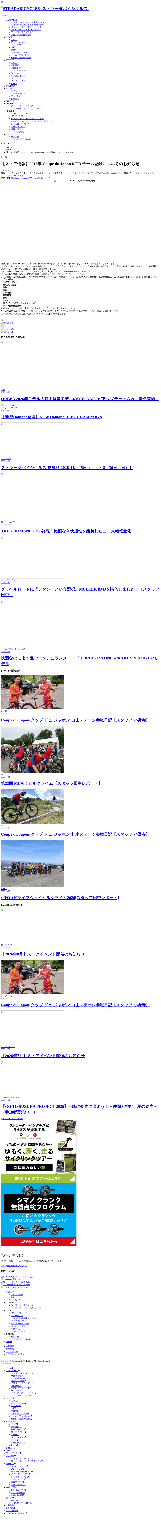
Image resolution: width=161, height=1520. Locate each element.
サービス (10, 1464)
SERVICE (10, 111)
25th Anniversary (18, 42)
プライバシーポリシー (16, 1354)
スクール (15, 73)
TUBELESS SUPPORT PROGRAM (26, 30)
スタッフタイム (18, 93)
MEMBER (10, 103)
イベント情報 (17, 1294)
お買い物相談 (17, 1495)
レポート (15, 99)
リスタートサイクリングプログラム (27, 27)
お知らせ (10, 1292)
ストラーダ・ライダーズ (22, 106)
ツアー (14, 78)
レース (14, 84)
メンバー (10, 1456)
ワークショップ (18, 76)
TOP (8, 148)
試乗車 (14, 50)
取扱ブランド (17, 129)
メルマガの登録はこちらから (14, 1266)
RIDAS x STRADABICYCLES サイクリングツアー (33, 121)
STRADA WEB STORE (21, 139)
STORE (9, 134)
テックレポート (18, 96)
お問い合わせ (12, 1351)
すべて (14, 40)
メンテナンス (17, 116)
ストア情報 (16, 44)
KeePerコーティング (20, 124)
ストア (9, 1498)
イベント (10, 1421)
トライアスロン (18, 132)
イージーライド (18, 81)
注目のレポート (18, 68)
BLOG (9, 88)
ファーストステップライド (23, 32)
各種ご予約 (11, 1487)
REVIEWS (10, 86)
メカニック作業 (18, 1493)
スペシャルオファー (20, 52)
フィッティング (13, 1300)
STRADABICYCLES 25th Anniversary (27, 25)
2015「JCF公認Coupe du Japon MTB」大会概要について (25, 178)
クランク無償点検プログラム (24, 1318)
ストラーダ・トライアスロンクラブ (27, 108)
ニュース (10, 1398)
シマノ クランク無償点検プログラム (27, 119)
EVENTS (10, 60)
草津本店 (15, 137)
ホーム (9, 1368)
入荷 (13, 47)
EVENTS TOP (7, 332)
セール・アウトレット (21, 55)
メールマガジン (18, 126)
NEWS (9, 37)
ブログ (9, 1342)
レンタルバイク (18, 1490)
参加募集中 (16, 65)
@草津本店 (15, 1279)
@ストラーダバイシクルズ (22, 1277)
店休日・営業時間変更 (21, 58)
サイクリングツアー (20, 1321)
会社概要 (10, 1346)
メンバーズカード (19, 113)
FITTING (10, 101)
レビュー (15, 1297)
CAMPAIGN (11, 20)
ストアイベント (18, 70)
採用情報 (10, 1349)
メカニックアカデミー (21, 35)
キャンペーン (12, 1371)
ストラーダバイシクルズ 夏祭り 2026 (27, 22)
